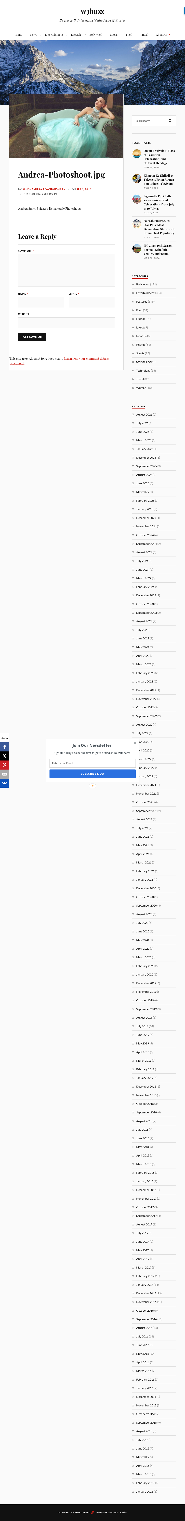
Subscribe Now (92, 773)
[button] (92, 745)
